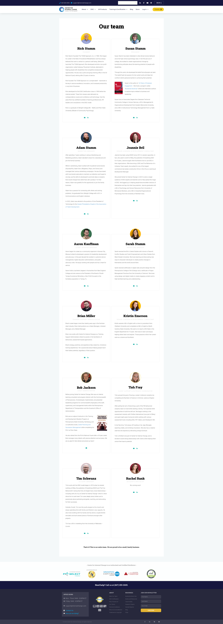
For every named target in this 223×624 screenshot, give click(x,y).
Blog (131, 9)
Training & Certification (117, 9)
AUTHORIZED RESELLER (91, 570)
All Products (102, 9)
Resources (129, 593)
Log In (144, 9)
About (84, 9)
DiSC (92, 9)
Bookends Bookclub (131, 89)
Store (138, 9)
